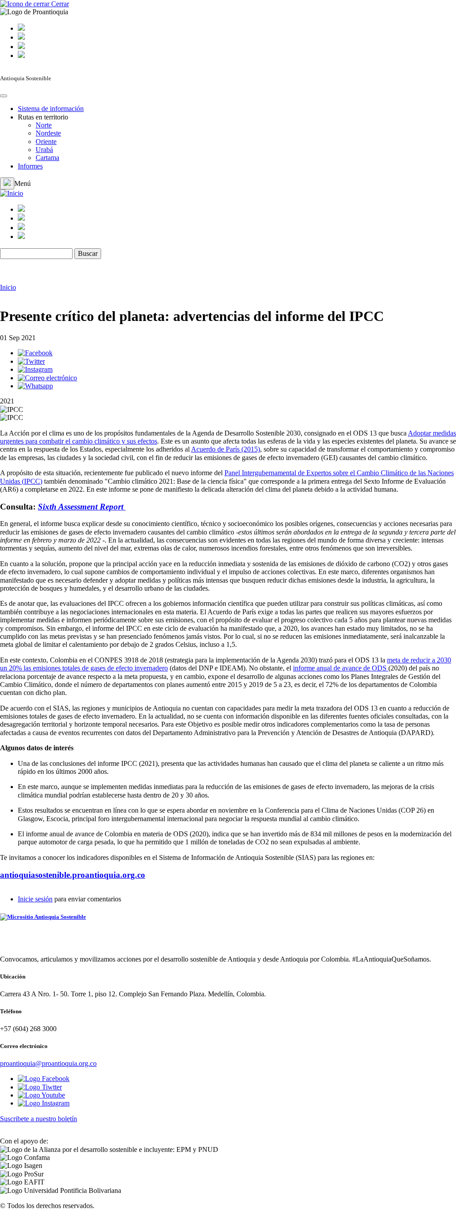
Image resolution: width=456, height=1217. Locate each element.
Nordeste (48, 133)
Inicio (8, 287)
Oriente (46, 141)
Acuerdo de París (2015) (225, 449)
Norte (44, 125)
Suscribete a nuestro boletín (38, 1118)
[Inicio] (11, 193)
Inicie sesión (35, 899)
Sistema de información (51, 108)
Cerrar (59, 4)
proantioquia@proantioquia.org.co (48, 1063)
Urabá (44, 149)
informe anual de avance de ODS (340, 668)
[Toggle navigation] (3, 96)
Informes (30, 166)
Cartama (47, 157)
